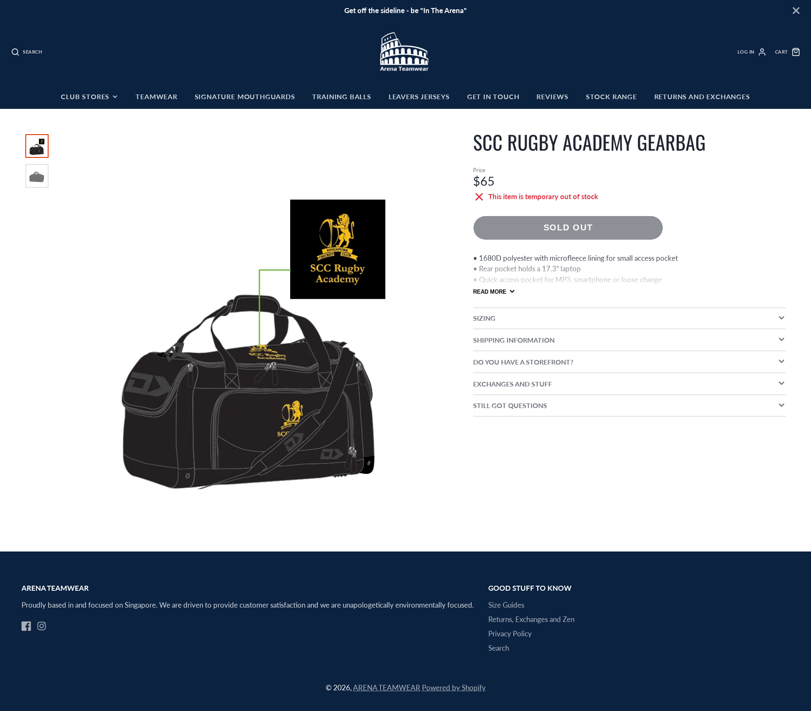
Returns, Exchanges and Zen (531, 619)
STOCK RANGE (611, 96)
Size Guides (506, 604)
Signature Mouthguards (245, 96)
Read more (489, 292)
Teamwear (156, 96)
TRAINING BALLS (341, 96)
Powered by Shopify (454, 687)
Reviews (552, 96)
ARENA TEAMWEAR (386, 687)
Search (498, 647)
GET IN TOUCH (493, 96)
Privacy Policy (510, 633)
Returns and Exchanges (702, 96)
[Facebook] (26, 626)
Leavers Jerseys (419, 96)
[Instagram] (41, 626)
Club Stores (85, 96)
